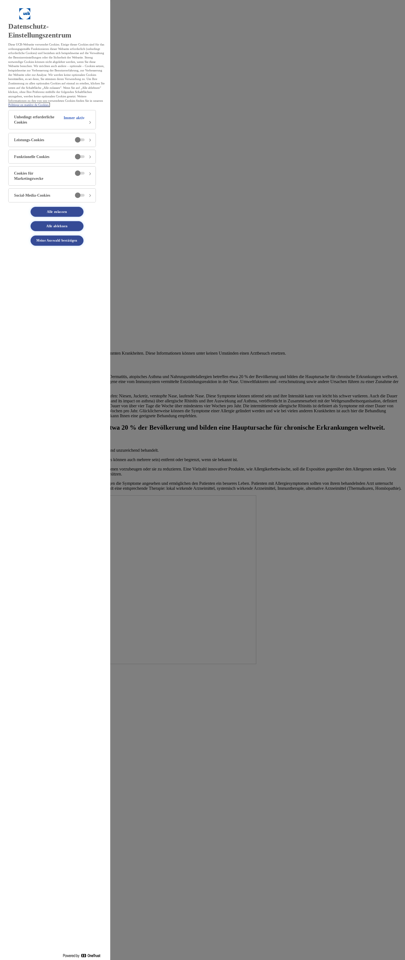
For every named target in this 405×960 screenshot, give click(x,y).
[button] (52, 119)
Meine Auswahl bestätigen (56, 240)
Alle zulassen (57, 212)
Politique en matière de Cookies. (28, 104)
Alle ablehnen (57, 226)
